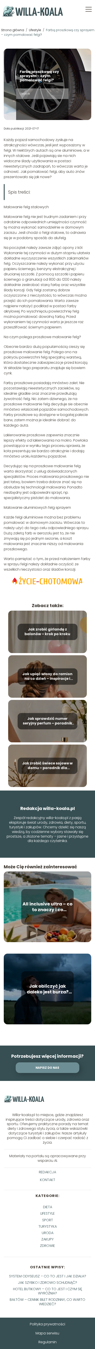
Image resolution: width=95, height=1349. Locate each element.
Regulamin (47, 1342)
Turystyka (47, 1226)
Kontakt (47, 1180)
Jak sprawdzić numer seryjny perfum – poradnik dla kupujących (47, 721)
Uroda (47, 1232)
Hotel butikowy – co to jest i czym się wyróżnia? (47, 1291)
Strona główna (13, 30)
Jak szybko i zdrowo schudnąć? (47, 1282)
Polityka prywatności (47, 1324)
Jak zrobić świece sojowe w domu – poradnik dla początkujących (47, 765)
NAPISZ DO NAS (47, 1068)
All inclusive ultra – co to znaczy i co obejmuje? (47, 907)
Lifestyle (35, 30)
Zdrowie (47, 1245)
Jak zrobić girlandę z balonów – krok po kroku (47, 631)
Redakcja (47, 1172)
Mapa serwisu (47, 1333)
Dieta (47, 1207)
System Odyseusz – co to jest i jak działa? (47, 1276)
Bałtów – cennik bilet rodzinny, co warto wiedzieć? (47, 1301)
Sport (47, 1220)
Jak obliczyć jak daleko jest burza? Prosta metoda (47, 989)
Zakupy (47, 1239)
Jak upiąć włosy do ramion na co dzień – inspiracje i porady (47, 676)
